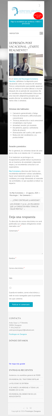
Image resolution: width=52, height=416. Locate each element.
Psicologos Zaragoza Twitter (26, 407)
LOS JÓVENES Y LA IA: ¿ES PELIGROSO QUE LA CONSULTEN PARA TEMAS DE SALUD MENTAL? (24, 206)
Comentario (14, 231)
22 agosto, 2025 (32, 193)
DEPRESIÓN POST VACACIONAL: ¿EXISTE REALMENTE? (24, 46)
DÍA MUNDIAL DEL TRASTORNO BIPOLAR (24, 379)
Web (10, 278)
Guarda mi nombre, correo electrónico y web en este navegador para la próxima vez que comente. (24, 295)
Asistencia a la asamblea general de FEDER (24, 375)
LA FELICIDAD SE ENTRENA (19, 383)
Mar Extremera (15, 171)
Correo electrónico (16, 268)
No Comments (25, 195)
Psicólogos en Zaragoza (18, 334)
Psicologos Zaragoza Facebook (22, 407)
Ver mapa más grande (17, 364)
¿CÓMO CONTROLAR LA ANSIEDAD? (25, 200)
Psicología (14, 195)
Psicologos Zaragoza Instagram (29, 407)
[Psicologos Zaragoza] (26, 12)
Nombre (12, 258)
